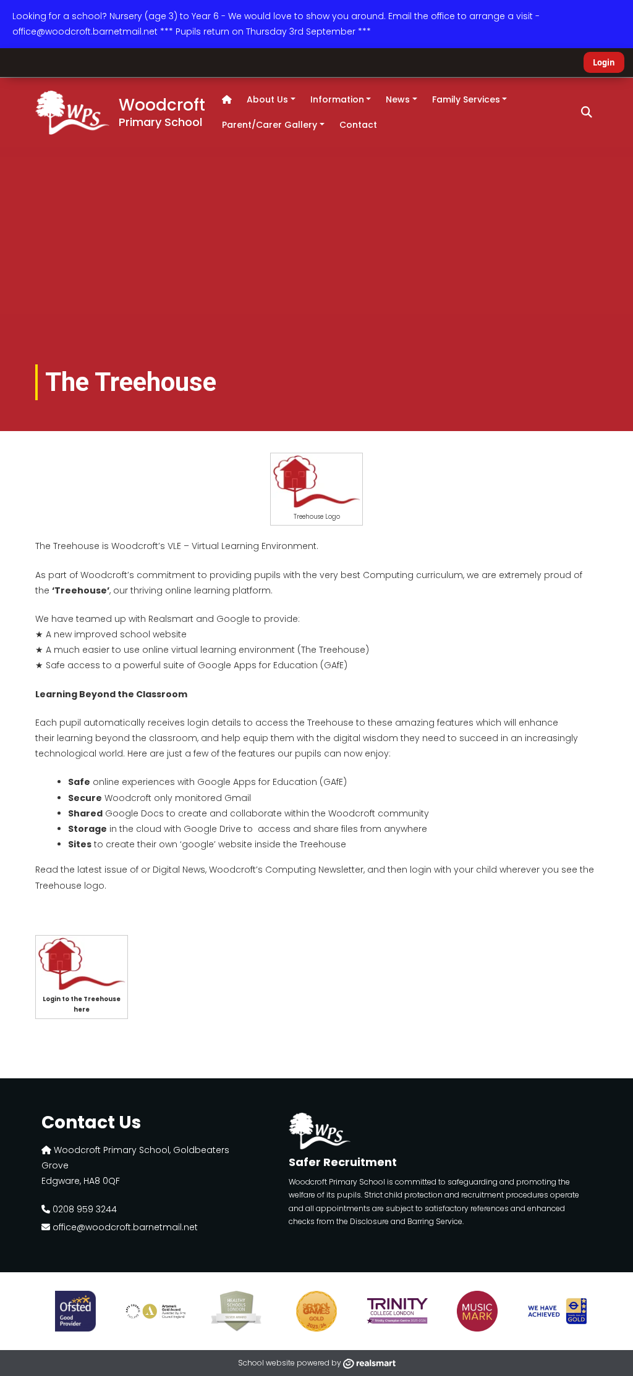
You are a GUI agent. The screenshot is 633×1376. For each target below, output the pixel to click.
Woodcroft (162, 111)
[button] (587, 112)
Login (604, 62)
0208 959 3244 (83, 1209)
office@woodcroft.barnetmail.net (124, 1227)
